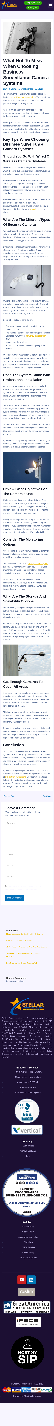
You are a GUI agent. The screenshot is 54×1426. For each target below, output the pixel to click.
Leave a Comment (11, 89)
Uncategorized (26, 89)
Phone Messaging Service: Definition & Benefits (24, 934)
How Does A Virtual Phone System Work (21, 963)
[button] (50, 5)
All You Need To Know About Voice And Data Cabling (26, 947)
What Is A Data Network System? (19, 940)
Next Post (48, 796)
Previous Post (7, 796)
